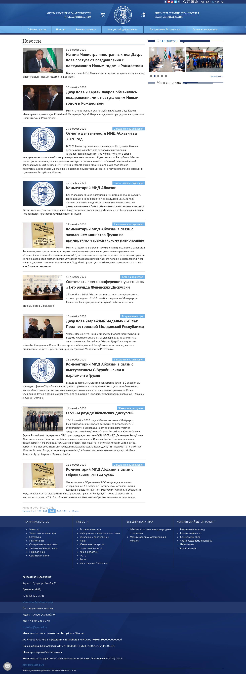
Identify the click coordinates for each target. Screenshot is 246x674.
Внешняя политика (86, 29)
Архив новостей (89, 551)
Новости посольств (91, 548)
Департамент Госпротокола (165, 29)
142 (59, 511)
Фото (83, 555)
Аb (202, 1)
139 (39, 511)
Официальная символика (43, 544)
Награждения (37, 551)
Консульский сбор (190, 537)
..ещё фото (216, 76)
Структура (35, 537)
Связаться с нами (39, 555)
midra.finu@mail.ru (33, 664)
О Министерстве (37, 29)
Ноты (83, 540)
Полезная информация (205, 29)
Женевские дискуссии (130, 408)
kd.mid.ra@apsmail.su (35, 627)
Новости (60, 29)
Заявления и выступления (128, 128)
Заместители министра (42, 533)
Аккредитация (188, 548)
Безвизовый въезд (190, 533)
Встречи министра (132, 276)
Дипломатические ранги (43, 548)
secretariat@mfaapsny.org (38, 602)
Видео (83, 559)
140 (45, 511)
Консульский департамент (122, 29)
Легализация (187, 544)
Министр (34, 529)
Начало (26, 511)
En (207, 1)
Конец (75, 511)
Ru (212, 1)
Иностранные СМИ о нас (94, 563)
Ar (222, 1)
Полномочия (36, 540)
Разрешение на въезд (192, 529)
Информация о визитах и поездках (100, 533)
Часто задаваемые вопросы (196, 540)
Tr (218, 1)
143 (64, 511)
